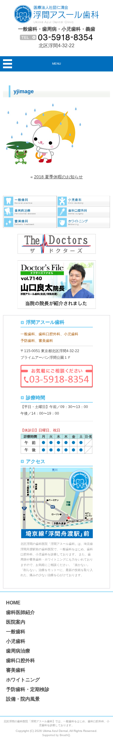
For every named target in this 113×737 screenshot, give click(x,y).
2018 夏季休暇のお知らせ (58, 176)
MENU (56, 63)
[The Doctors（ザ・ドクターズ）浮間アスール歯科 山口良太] (56, 237)
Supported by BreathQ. (56, 735)
